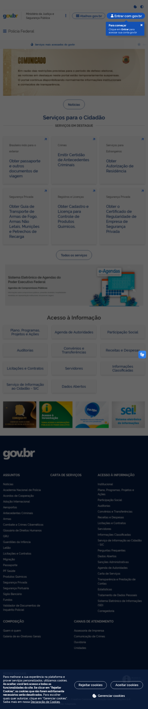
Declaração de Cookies (45, 701)
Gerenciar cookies (111, 695)
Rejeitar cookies (91, 685)
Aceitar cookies (126, 685)
